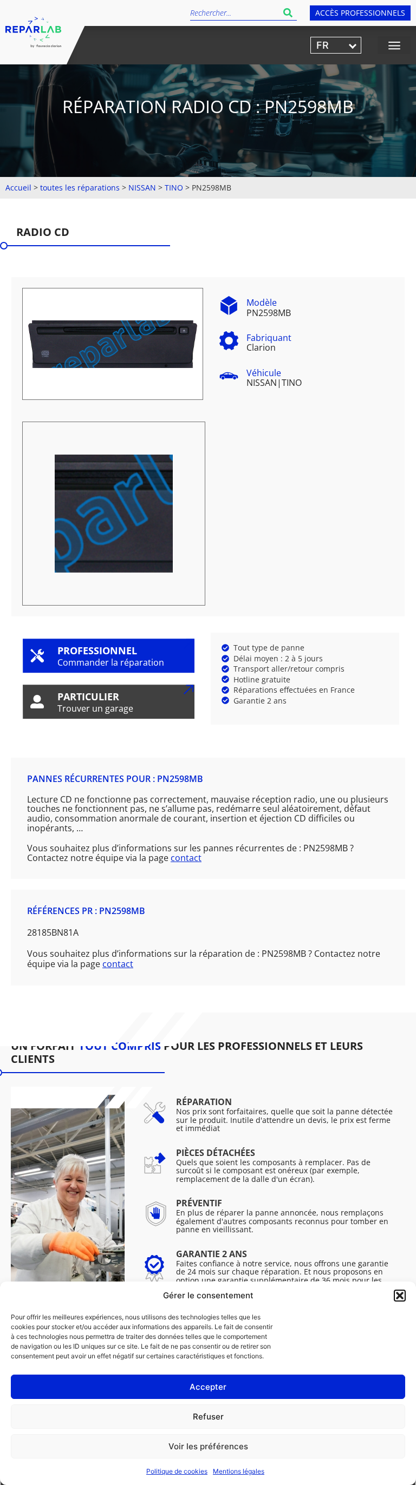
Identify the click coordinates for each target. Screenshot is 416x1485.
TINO (174, 187)
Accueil (18, 187)
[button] (399, 1295)
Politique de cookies (176, 1471)
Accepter (208, 1387)
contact (186, 858)
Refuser (208, 1416)
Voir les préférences (208, 1446)
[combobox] (234, 12)
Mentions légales (238, 1471)
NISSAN (142, 187)
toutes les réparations (80, 187)
